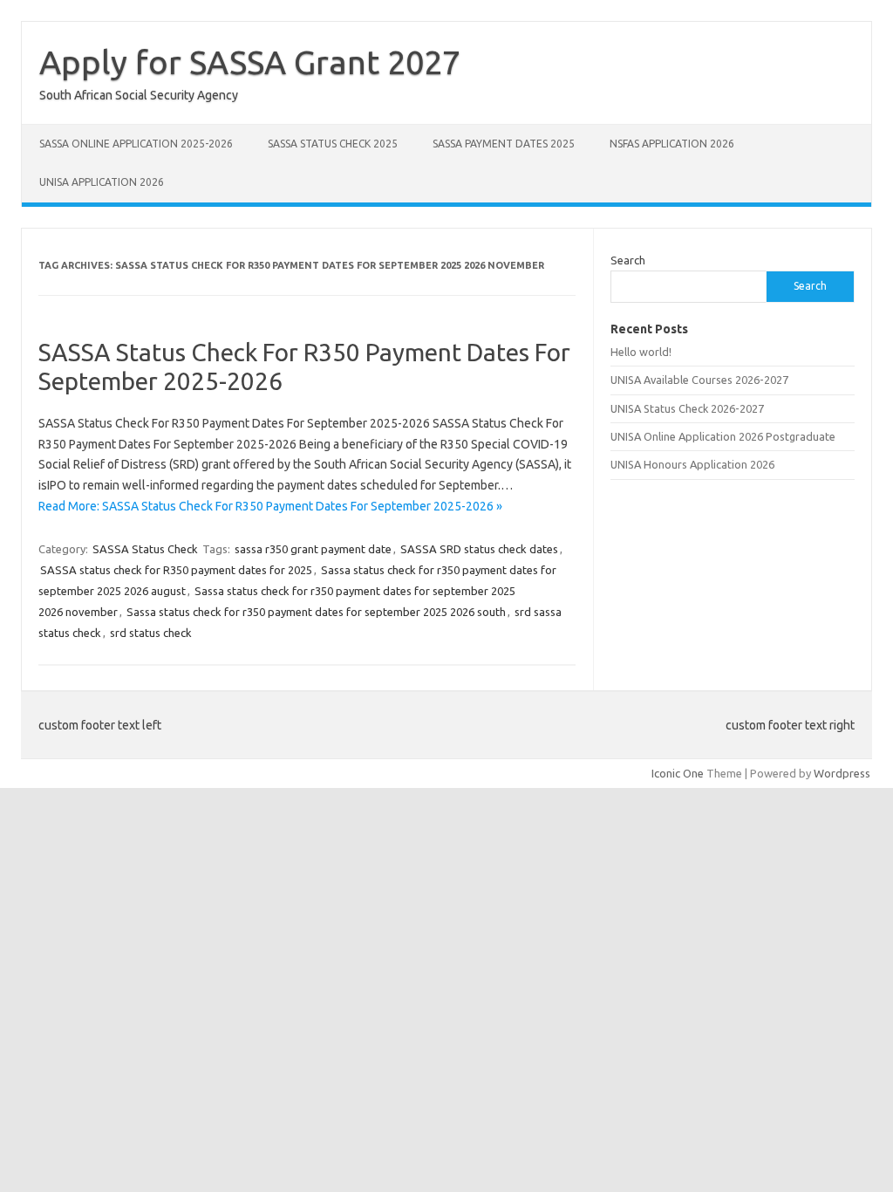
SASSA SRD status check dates (479, 549)
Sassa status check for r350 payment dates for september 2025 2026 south (316, 612)
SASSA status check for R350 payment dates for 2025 (176, 570)
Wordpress (842, 773)
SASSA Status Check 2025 (333, 143)
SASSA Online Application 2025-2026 (136, 143)
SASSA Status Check (145, 549)
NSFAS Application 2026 (672, 143)
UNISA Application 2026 (101, 182)
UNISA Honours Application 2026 (692, 464)
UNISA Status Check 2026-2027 (687, 408)
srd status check (151, 633)
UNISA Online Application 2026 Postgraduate (722, 436)
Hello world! (640, 352)
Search (627, 260)
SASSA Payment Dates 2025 (504, 143)
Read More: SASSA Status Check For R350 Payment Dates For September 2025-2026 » (270, 506)
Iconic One (677, 773)
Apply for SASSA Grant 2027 (249, 62)
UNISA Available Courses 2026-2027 (699, 379)
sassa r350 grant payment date (313, 549)
